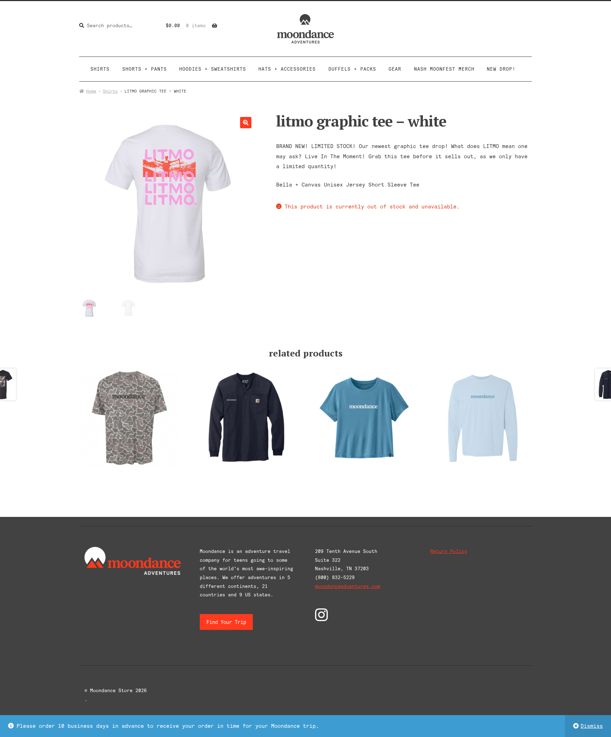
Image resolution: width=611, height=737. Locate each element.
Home (91, 91)
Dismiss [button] (592, 726)
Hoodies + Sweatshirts (212, 69)
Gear (395, 69)
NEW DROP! (501, 69)
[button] (245, 122)
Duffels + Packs (352, 69)
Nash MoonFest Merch (444, 69)
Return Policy (448, 551)
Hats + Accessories (287, 69)
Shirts (100, 69)
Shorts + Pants (144, 69)
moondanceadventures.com (347, 586)
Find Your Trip (226, 622)
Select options (128, 417)
